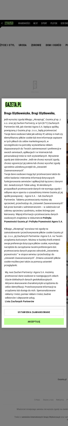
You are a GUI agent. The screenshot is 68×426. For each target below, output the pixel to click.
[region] (34, 213)
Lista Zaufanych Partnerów (19, 301)
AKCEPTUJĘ (34, 321)
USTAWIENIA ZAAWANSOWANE (34, 312)
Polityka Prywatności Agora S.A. (46, 221)
